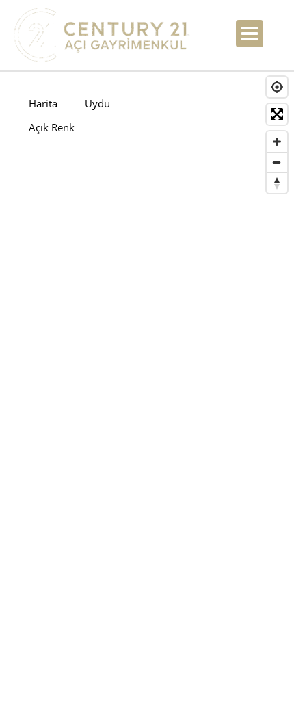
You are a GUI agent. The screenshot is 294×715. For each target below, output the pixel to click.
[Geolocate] (277, 87)
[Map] (147, 384)
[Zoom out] (277, 162)
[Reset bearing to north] (277, 182)
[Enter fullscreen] (277, 114)
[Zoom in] (277, 141)
